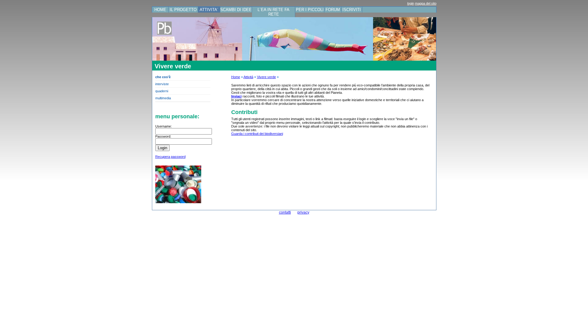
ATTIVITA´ (209, 9)
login (410, 3)
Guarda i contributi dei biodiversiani (257, 133)
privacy (303, 212)
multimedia (163, 98)
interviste (162, 84)
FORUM (333, 9)
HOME (160, 9)
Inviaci (236, 96)
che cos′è (163, 77)
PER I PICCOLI (310, 9)
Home (235, 77)
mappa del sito (425, 3)
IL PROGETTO (183, 9)
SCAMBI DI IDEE (236, 9)
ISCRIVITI (351, 9)
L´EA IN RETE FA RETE (273, 12)
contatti (285, 212)
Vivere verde (266, 77)
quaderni (161, 91)
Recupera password (170, 156)
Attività (248, 77)
